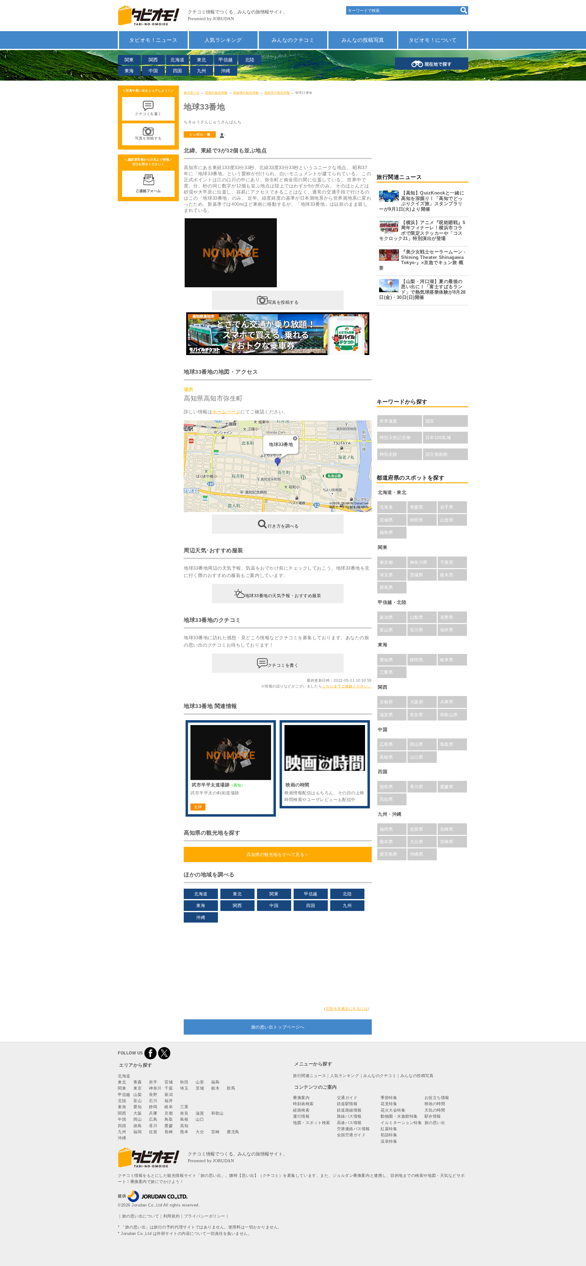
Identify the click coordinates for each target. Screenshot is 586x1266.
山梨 (137, 1094)
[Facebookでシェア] (150, 1053)
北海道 (177, 59)
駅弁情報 (433, 1116)
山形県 (447, 519)
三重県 (386, 672)
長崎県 (447, 829)
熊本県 (386, 841)
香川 (153, 1125)
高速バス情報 (349, 1122)
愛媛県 (447, 786)
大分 (200, 1132)
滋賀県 (386, 714)
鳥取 (169, 1119)
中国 (153, 70)
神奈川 (155, 1088)
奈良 (184, 1113)
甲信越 (226, 59)
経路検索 (301, 1110)
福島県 (386, 532)
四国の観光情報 (216, 92)
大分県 (416, 841)
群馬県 (386, 587)
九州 (201, 70)
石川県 (416, 629)
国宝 (429, 421)
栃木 (215, 1088)
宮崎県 (447, 841)
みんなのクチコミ (293, 40)
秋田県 (416, 519)
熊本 (184, 1132)
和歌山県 (449, 714)
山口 (200, 1119)
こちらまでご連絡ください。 (347, 686)
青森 (137, 1082)
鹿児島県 (388, 854)
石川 (153, 1100)
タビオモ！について (433, 40)
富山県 (386, 629)
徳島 (137, 1125)
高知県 (386, 799)
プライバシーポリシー (204, 1216)
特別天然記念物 (395, 437)
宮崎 (215, 1132)
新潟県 (386, 617)
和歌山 (217, 1113)
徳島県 (386, 786)
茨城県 (416, 574)
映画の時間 (435, 1103)
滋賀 (200, 1113)
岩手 (153, 1082)
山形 (200, 1082)
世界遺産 (388, 421)
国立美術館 (436, 454)
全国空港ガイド (351, 1135)
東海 (129, 70)
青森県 (416, 507)
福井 (169, 1100)
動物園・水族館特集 (399, 1116)
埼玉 (184, 1088)
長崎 (169, 1132)
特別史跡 (388, 454)
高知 (184, 1125)
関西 (153, 59)
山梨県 (416, 617)
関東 (129, 59)
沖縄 (225, 70)
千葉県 (447, 562)
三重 (184, 1107)
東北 (201, 59)
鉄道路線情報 (349, 1110)
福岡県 (386, 829)
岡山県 (416, 744)
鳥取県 (447, 744)
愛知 (137, 1107)
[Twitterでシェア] (164, 1053)
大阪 (137, 1113)
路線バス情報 (349, 1116)
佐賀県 (416, 829)
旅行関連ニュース (309, 1075)
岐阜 (169, 1107)
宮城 (169, 1082)
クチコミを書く (283, 665)
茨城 (200, 1088)
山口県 (416, 757)
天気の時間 (435, 1110)
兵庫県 (447, 701)
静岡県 (416, 659)
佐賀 (153, 1132)
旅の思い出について (140, 1216)
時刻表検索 (303, 1103)
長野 (153, 1094)
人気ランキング (223, 40)
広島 (153, 1119)
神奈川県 (419, 562)
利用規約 (171, 1216)
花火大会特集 (393, 1110)
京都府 (386, 701)
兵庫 (153, 1113)
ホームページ (226, 411)
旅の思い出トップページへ (277, 1027)
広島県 (386, 744)
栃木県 (447, 574)
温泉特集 (389, 1141)
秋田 (184, 1082)
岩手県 (447, 507)
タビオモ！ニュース (153, 40)
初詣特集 (389, 1135)
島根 (184, 1119)
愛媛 (169, 1125)
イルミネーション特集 (401, 1122)
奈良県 (416, 714)
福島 (215, 1082)
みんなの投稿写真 (363, 40)
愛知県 (386, 659)
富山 (137, 1100)
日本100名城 (438, 437)
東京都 (386, 562)
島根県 (386, 757)
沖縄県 (416, 854)
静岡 (153, 1107)
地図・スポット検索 (311, 1122)
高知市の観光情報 (277, 92)
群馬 (231, 1088)
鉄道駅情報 (347, 1103)
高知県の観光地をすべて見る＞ (278, 854)
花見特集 (389, 1103)
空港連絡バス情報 (353, 1128)
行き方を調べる (283, 526)
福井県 (447, 629)
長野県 (447, 617)
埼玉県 (386, 574)
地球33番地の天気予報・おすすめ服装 (283, 595)
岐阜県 (447, 659)
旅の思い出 (192, 92)
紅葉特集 (389, 1128)
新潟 (169, 1094)
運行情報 (301, 1116)
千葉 (169, 1088)
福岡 (137, 1132)
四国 (177, 70)
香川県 (416, 786)
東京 (137, 1088)
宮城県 (386, 519)
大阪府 (416, 701)
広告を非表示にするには (347, 1009)
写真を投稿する (283, 302)
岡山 (137, 1119)
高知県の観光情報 (246, 92)
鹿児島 (233, 1132)
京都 (169, 1113)
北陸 (250, 59)
